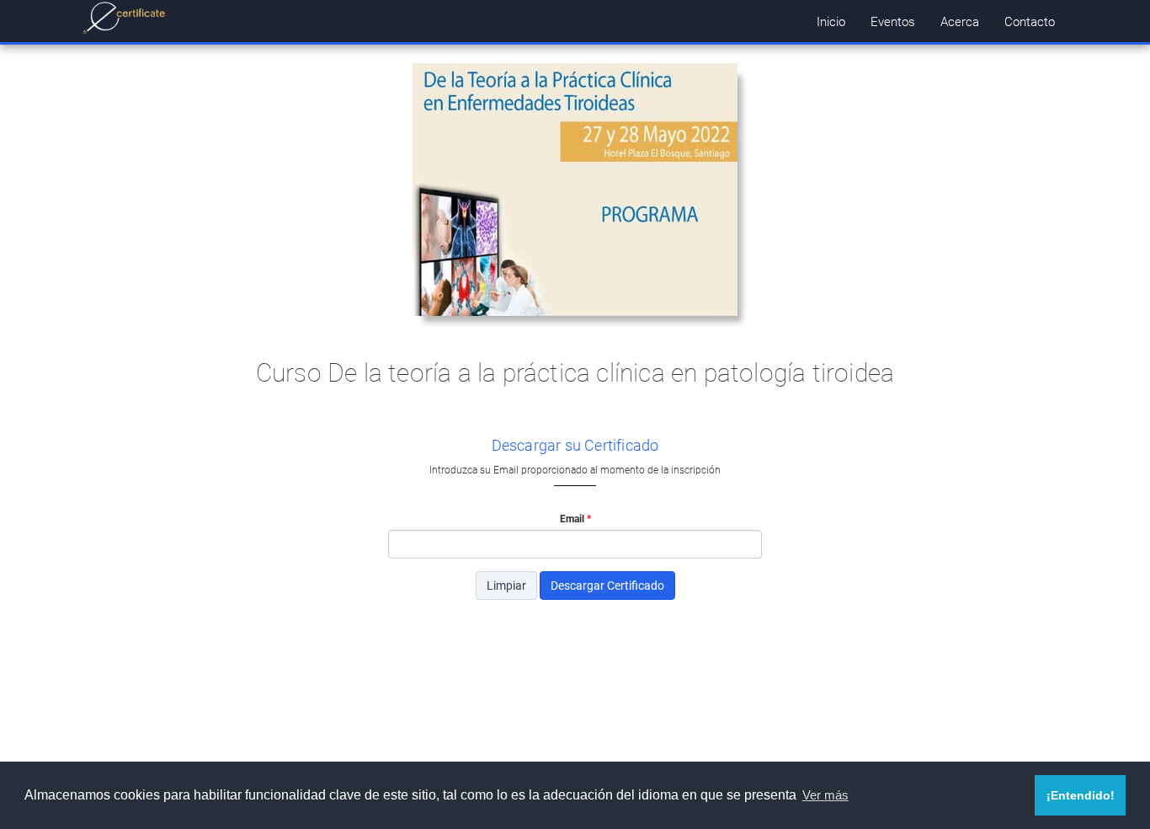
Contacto (1029, 21)
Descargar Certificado (607, 585)
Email (572, 518)
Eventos (892, 21)
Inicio (831, 21)
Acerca (959, 21)
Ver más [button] (825, 795)
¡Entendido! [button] (1080, 795)
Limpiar (506, 585)
